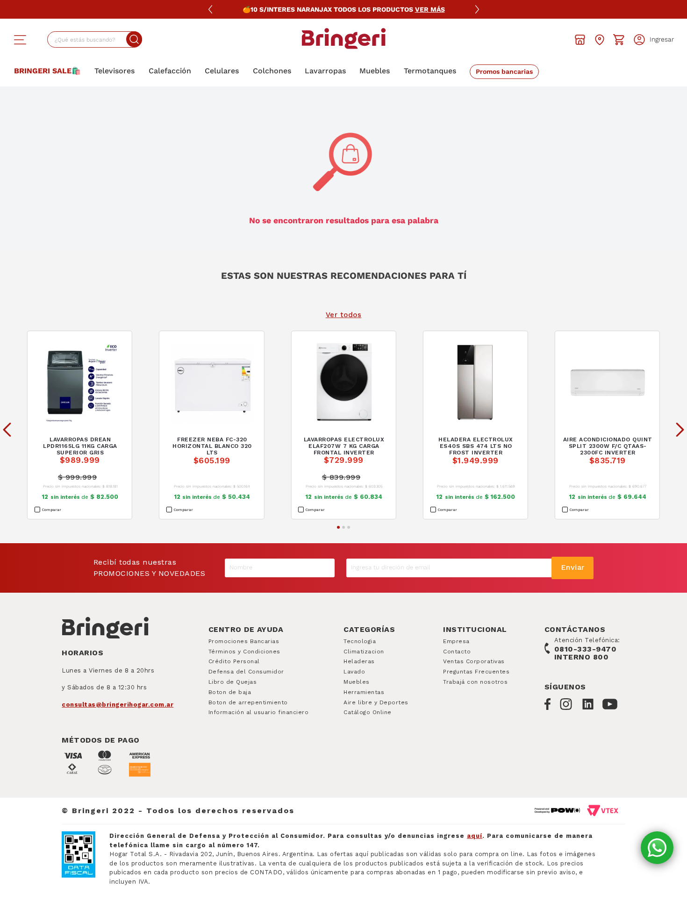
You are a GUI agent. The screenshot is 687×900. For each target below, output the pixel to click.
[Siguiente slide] (477, 9)
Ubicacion (599, 39)
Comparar (51, 510)
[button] (20, 39)
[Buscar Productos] (134, 39)
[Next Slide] (680, 430)
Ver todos (344, 315)
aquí (474, 835)
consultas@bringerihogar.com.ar (117, 704)
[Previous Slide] (7, 430)
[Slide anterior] (210, 9)
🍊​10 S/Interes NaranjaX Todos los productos (344, 9)
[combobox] (94, 39)
